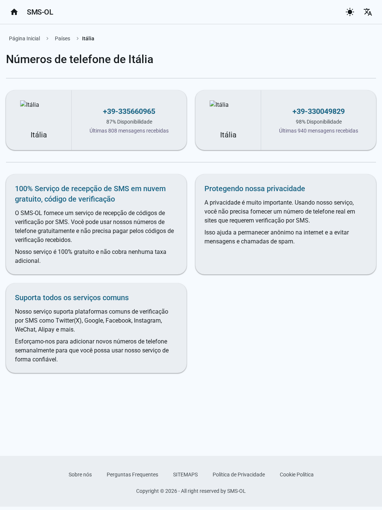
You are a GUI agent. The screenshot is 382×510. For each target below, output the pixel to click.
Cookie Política (297, 475)
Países (62, 38)
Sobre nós (80, 475)
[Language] (368, 12)
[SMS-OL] (14, 12)
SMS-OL (40, 11)
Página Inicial (24, 38)
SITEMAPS (185, 475)
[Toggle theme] (350, 12)
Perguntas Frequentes (132, 475)
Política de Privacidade (239, 475)
